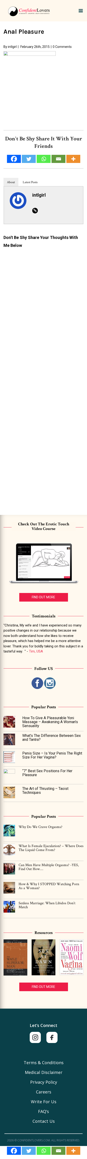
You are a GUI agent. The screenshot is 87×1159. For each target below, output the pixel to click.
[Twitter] (29, 1151)
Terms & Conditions (44, 1062)
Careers (43, 1092)
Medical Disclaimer (43, 1072)
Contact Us (43, 1121)
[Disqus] (43, 310)
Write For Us (43, 1101)
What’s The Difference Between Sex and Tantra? (51, 738)
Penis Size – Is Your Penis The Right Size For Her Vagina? (52, 755)
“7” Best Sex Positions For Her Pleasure (47, 773)
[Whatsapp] (44, 1151)
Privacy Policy (43, 1082)
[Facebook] (14, 1151)
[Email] (58, 1151)
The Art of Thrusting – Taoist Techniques (45, 791)
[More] (73, 1151)
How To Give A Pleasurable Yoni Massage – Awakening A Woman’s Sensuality (50, 722)
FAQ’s (43, 1111)
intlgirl (12, 47)
